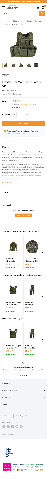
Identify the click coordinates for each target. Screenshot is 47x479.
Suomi (5, 416)
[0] (42, 7)
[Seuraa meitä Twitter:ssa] (8, 426)
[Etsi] (42, 13)
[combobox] (20, 13)
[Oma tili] (38, 7)
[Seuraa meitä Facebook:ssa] (3, 426)
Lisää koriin (23, 123)
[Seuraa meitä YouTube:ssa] (16, 426)
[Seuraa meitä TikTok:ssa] (21, 426)
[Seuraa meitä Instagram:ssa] (12, 426)
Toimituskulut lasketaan (28, 104)
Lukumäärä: (6, 114)
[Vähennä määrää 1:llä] (14, 114)
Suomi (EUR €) (19, 416)
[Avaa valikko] (3, 7)
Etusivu (7, 21)
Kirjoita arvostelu (23, 215)
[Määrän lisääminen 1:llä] (26, 114)
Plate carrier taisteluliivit (22, 21)
